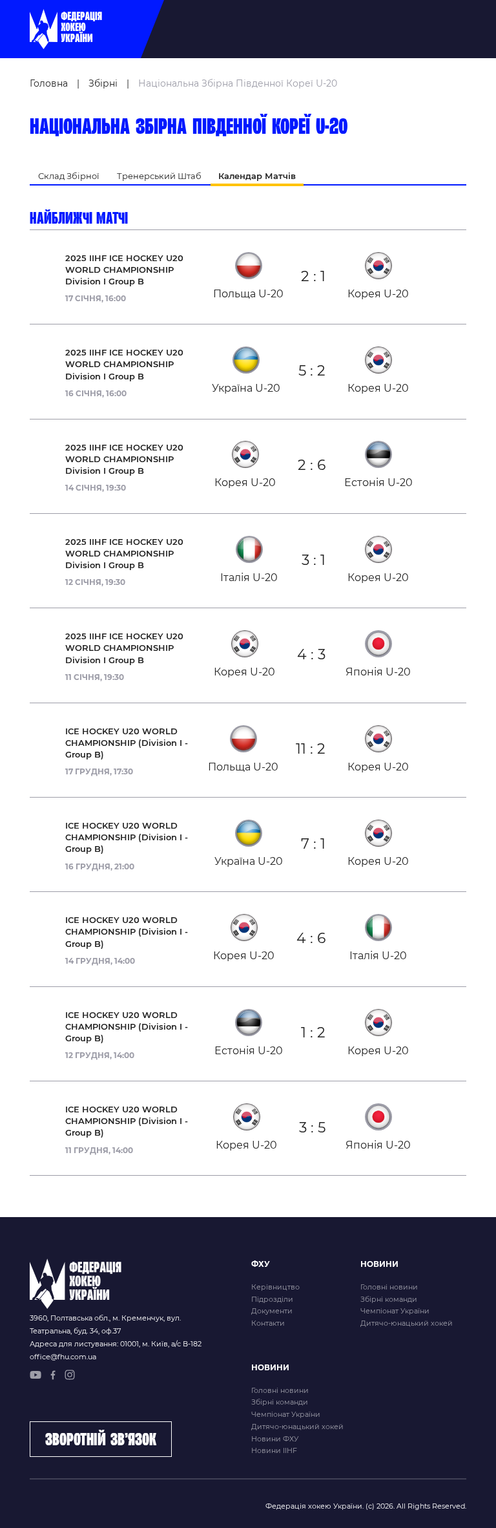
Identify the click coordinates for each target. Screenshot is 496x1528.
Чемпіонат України (394, 1310)
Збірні (103, 83)
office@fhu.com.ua (63, 1356)
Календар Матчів (257, 176)
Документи (272, 1310)
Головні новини (389, 1286)
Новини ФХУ (274, 1438)
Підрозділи (272, 1299)
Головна (49, 83)
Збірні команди (388, 1299)
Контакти (268, 1323)
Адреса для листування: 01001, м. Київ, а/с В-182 (116, 1343)
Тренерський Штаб (159, 176)
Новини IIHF (274, 1450)
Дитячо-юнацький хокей (406, 1323)
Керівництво (275, 1286)
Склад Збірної (68, 176)
